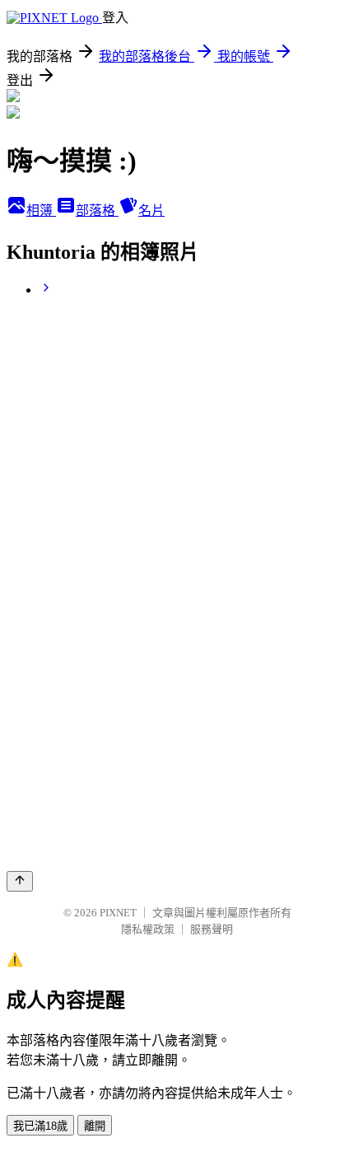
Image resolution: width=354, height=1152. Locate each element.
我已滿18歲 (40, 1126)
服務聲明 (211, 929)
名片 (151, 211)
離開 (94, 1126)
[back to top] (20, 881)
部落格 (97, 211)
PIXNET (118, 912)
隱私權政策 (148, 929)
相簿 (41, 211)
